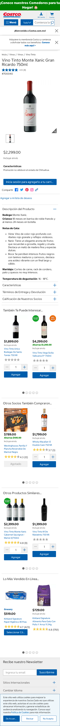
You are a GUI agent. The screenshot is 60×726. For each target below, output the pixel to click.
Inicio (4, 54)
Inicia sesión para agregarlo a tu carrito (30, 182)
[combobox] (26, 22)
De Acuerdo (12, 718)
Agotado (15, 464)
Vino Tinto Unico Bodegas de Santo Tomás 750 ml (13, 351)
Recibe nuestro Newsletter (23, 662)
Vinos (12, 54)
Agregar (15, 374)
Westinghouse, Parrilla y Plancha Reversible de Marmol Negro (15, 448)
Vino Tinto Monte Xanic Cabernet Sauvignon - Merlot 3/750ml (15, 534)
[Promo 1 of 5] (23, 393)
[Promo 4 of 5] (33, 393)
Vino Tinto (31, 54)
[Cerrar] (56, 31)
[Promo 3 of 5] (30, 393)
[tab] (30, 682)
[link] (16, 190)
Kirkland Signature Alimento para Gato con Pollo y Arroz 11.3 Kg (44, 621)
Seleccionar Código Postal (17, 632)
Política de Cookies (20, 712)
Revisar (29, 718)
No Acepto (48, 718)
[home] (12, 15)
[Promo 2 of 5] (26, 393)
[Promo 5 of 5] (37, 393)
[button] (52, 22)
